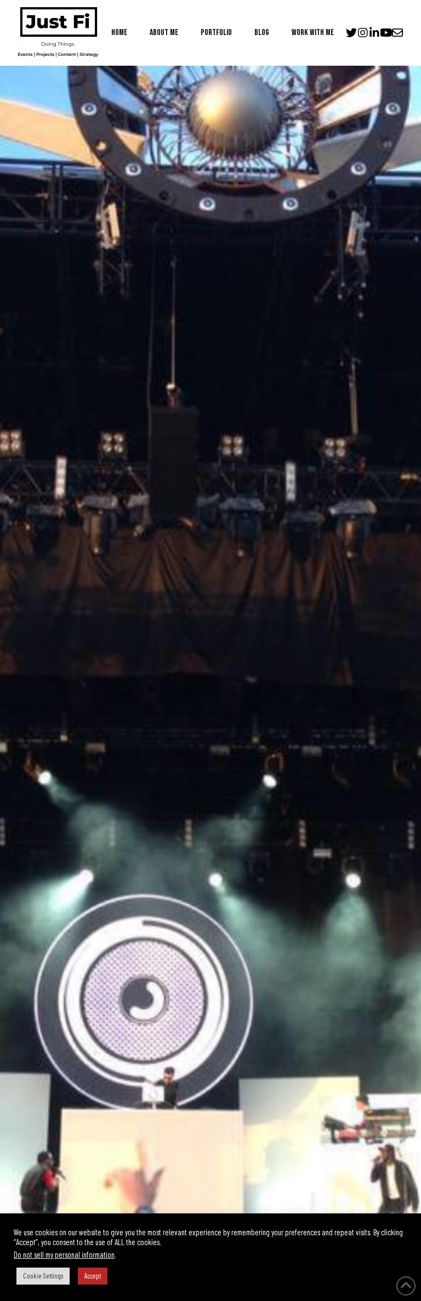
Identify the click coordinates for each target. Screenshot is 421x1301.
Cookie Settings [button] (43, 1275)
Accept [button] (92, 1275)
